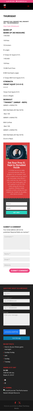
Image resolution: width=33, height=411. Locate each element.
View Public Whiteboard (11, 26)
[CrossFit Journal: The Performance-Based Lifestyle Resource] (16, 393)
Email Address (7, 298)
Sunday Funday (10, 352)
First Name (6, 291)
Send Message (16, 338)
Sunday (7, 359)
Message (5, 312)
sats (6, 356)
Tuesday (7, 362)
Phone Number (7, 305)
